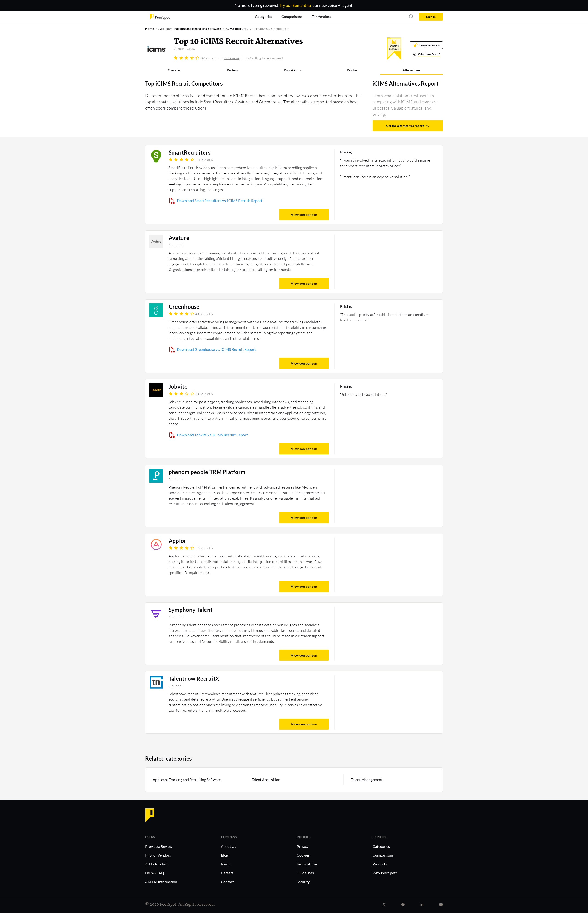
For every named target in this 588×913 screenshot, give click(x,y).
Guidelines (305, 873)
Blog (224, 855)
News (225, 864)
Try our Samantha (295, 5)
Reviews (233, 70)
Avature (179, 238)
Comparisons (383, 855)
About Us (228, 846)
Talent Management (366, 779)
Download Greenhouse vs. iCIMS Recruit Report (216, 349)
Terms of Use (307, 864)
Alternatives (411, 70)
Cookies (303, 855)
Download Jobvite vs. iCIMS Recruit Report (212, 435)
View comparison (304, 214)
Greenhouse (184, 306)
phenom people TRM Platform (207, 472)
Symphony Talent (191, 610)
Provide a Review (158, 846)
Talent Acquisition (266, 779)
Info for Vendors (158, 855)
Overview (175, 70)
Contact (227, 881)
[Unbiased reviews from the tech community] (159, 16)
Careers (227, 873)
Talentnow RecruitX (194, 678)
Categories (381, 846)
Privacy (302, 846)
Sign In (431, 17)
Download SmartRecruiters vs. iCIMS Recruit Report (220, 200)
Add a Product (156, 864)
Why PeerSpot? (429, 54)
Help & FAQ (154, 873)
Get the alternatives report (405, 126)
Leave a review (429, 45)
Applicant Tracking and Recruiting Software (187, 779)
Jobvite (178, 386)
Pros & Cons (293, 70)
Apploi (177, 541)
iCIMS (190, 49)
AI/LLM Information (161, 881)
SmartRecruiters (190, 152)
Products (380, 864)
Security (303, 881)
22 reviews (231, 58)
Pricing (352, 70)
